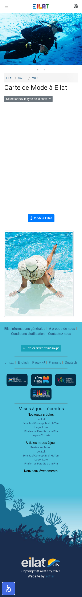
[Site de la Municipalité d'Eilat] (42, 380)
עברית (9, 363)
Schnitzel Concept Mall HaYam (41, 423)
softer (49, 576)
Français (55, 363)
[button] (8, 588)
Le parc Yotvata (41, 435)
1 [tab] (38, 70)
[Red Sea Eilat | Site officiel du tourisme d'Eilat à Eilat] (41, 6)
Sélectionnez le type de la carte (27, 99)
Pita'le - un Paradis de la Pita (41, 431)
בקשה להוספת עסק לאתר (43, 348)
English (23, 363)
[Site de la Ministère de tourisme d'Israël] (65, 380)
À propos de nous (62, 329)
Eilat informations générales (24, 329)
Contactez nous (59, 334)
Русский (38, 363)
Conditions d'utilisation (28, 334)
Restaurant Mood (41, 447)
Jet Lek (41, 419)
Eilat (9, 78)
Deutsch (71, 363)
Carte (22, 78)
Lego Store (41, 427)
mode (35, 78)
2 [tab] (44, 70)
